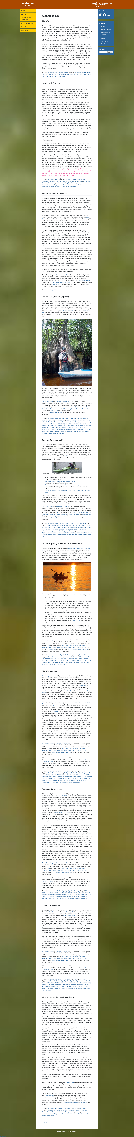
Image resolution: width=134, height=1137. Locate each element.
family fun (59, 183)
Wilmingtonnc (51, 1115)
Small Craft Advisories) (70, 456)
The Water (46, 21)
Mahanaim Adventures (62, 275)
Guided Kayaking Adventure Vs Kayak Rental (62, 543)
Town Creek (75, 407)
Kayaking (66, 72)
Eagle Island (79, 74)
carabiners (56, 711)
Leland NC (76, 986)
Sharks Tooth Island (84, 280)
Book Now (24, 14)
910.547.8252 (102, 4)
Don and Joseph (52, 1097)
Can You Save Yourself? (53, 440)
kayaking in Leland (81, 427)
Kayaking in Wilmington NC (59, 185)
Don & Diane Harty (47, 401)
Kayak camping (87, 776)
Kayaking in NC (46, 429)
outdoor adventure (66, 1114)
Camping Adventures (48, 424)
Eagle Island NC (84, 775)
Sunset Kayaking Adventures (65, 534)
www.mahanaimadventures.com (53, 412)
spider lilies (45, 938)
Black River (64, 409)
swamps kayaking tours (49, 433)
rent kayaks (54, 410)
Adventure (51, 72)
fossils (64, 183)
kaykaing (71, 429)
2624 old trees (70, 179)
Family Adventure (73, 658)
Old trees (77, 429)
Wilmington (81, 685)
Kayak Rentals (59, 72)
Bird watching (87, 181)
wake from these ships (62, 812)
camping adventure (82, 1110)
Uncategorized (52, 290)
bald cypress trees (76, 181)
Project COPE (70, 1082)
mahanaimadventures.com (69, 1131)
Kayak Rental (25, 27)
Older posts (45, 1122)
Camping (88, 422)
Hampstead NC (77, 776)
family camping (79, 527)
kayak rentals (55, 427)
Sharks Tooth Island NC (59, 780)
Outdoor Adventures (79, 662)
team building (76, 1114)
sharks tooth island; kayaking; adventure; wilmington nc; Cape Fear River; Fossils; (65, 431)
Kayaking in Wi (55, 1114)
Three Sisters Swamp (69, 915)
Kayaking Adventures (27, 23)
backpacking (58, 655)
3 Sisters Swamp (80, 179)
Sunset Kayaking (71, 780)
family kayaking (46, 529)
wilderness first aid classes (71, 1102)
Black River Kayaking (57, 527)
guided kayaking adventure (76, 548)
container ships (46, 691)
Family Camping (59, 418)
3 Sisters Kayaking (52, 525)
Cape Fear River (59, 74)
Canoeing (45, 183)
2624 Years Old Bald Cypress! (55, 297)
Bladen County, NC (67, 912)
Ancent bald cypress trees (65, 422)
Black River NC (49, 74)
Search (110, 52)
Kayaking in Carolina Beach (67, 427)
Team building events (80, 534)
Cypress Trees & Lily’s (51, 905)
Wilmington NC (60, 76)
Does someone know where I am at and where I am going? (62, 485)
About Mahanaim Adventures (26, 18)
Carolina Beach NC (70, 74)
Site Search (102, 49)
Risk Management (50, 671)
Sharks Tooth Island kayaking (69, 186)
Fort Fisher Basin (78, 424)
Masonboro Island (65, 282)
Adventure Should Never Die (54, 194)
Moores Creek (57, 284)
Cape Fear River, (84, 407)
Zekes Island (55, 282)
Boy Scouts (84, 1102)
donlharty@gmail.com (98, 6)
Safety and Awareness (52, 789)
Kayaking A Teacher (51, 83)
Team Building (84, 418)
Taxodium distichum (69, 311)
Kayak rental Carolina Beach (75, 425)
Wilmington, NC (49, 1095)
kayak (59, 407)
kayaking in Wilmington (49, 662)
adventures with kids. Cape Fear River (60, 181)
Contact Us (24, 30)
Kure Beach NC (52, 778)
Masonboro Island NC (74, 185)
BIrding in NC (68, 657)
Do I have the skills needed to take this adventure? (60, 481)
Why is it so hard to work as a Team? (58, 997)
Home (23, 10)
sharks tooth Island (50, 76)
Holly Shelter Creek (73, 409)
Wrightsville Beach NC (65, 782)
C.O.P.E (55, 706)
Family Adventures (66, 424)
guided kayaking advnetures (75, 183)
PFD (89, 837)
